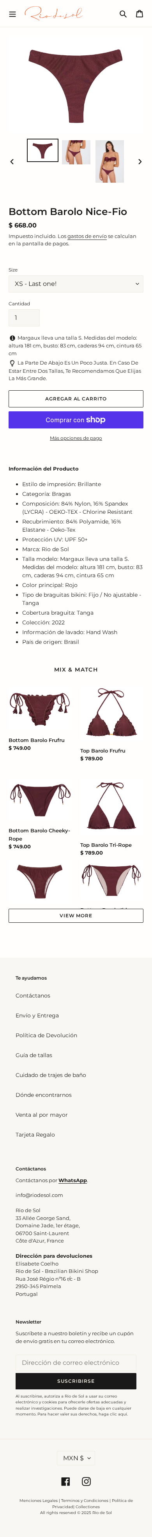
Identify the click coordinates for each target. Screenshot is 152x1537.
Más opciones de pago (76, 438)
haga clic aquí (113, 1414)
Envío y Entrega (37, 1015)
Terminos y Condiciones (84, 1500)
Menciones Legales (38, 1500)
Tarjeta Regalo (35, 1134)
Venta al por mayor (42, 1114)
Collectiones (88, 1506)
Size (13, 270)
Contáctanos (33, 995)
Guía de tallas (34, 1055)
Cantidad (19, 304)
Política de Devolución (46, 1035)
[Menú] (12, 13)
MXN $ (73, 1458)
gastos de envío (87, 236)
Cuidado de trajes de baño (51, 1075)
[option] (43, 150)
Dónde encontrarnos (44, 1094)
